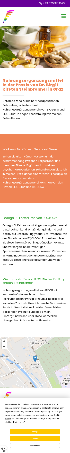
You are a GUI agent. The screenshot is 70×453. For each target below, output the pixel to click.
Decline (35, 438)
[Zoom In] (4, 341)
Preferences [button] (18, 422)
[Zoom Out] (4, 346)
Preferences (35, 445)
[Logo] (12, 16)
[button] (45, 16)
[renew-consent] (4, 449)
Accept (35, 432)
